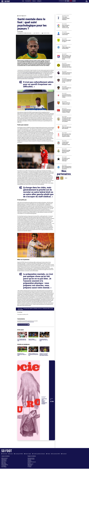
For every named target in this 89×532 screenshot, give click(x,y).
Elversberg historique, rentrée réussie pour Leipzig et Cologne (63, 108)
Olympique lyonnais (31, 458)
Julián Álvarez (3, 460)
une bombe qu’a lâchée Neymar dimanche (31, 72)
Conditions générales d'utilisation (39, 453)
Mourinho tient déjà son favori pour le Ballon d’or (63, 148)
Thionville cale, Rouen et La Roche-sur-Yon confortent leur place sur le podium (63, 116)
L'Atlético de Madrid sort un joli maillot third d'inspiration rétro (32, 348)
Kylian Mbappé (3, 466)
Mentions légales (28, 453)
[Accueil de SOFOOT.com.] (13, 1)
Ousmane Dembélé (4, 464)
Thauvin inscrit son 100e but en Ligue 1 (63, 100)
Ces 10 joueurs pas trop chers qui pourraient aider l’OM (22, 333)
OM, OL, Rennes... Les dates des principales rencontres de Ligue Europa (63, 53)
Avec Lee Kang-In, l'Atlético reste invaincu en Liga (64, 23)
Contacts (11, 453)
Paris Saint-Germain (31, 459)
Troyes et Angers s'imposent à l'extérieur (32, 333)
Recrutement (64, 453)
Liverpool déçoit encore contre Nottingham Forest (62, 140)
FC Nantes (29, 466)
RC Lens (29, 462)
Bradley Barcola (4, 459)
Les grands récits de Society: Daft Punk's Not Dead (44, 333)
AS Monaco (30, 465)
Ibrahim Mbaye (3, 463)
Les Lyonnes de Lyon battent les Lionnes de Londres (63, 93)
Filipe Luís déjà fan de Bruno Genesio (63, 124)
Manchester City (30, 463)
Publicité (48, 453)
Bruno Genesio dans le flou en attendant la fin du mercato (64, 164)
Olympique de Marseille (32, 461)
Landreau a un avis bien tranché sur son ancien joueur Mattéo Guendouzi (44, 348)
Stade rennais (30, 464)
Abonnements (5, 453)
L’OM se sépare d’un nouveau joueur (62, 44)
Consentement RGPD (56, 453)
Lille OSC (29, 460)
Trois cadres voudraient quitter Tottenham (62, 15)
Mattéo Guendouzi (4, 458)
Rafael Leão (3, 461)
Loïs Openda (3, 465)
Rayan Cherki (3, 462)
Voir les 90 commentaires (22, 324)
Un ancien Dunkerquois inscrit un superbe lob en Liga (62, 78)
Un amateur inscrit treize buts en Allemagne (62, 156)
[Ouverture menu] (2, 1)
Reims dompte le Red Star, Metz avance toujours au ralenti (63, 132)
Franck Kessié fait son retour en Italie (63, 85)
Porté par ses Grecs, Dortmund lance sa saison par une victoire (63, 63)
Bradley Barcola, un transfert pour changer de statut (22, 348)
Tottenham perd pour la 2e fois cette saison (62, 71)
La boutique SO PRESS (19, 453)
